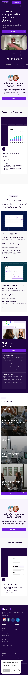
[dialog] (11, 667)
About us (4, 653)
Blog (16, 629)
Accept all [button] (6, 670)
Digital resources (18, 627)
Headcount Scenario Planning (6, 638)
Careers (4, 655)
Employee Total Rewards (7, 633)
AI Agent (4, 648)
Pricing (16, 653)
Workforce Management (7, 645)
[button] (2, 178)
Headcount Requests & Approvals (7, 642)
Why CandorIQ (18, 650)
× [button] (19, 661)
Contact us (17, 658)
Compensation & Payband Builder (7, 627)
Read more (12, 668)
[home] (5, 2)
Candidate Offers (5, 635)
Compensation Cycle (6, 630)
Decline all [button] (15, 670)
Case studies (17, 631)
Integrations (17, 655)
